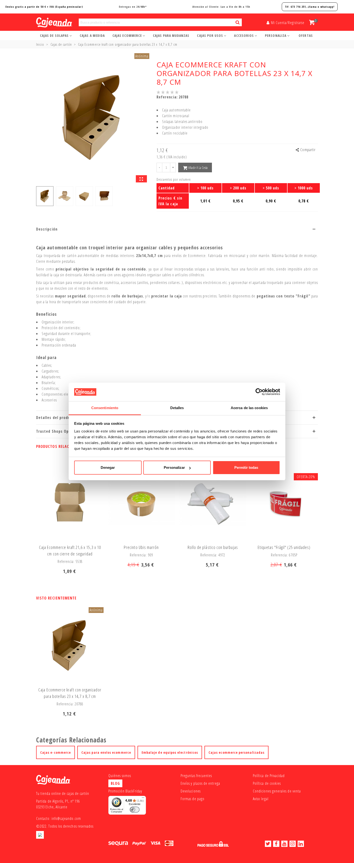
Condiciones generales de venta (277, 791)
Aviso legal (261, 798)
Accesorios (244, 35)
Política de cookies (267, 783)
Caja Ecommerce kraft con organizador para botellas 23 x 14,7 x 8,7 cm (69, 693)
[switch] (134, 809)
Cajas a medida (92, 35)
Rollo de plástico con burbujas (213, 547)
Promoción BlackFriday (125, 791)
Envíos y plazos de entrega (200, 783)
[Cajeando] (48, 22)
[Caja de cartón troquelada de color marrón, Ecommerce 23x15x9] (141, 178)
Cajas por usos (210, 35)
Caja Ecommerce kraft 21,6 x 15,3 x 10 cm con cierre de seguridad (70, 550)
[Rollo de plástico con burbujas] (212, 503)
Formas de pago (192, 798)
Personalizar (174, 467)
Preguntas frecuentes (196, 775)
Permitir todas (246, 467)
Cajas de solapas (54, 35)
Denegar (108, 467)
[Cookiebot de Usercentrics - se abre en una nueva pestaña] (259, 391)
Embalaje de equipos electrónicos (170, 752)
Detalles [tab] (177, 408)
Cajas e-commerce (55, 752)
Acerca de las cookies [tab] (249, 408)
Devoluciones (191, 791)
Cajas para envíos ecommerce (106, 752)
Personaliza (275, 35)
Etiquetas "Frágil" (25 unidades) (284, 547)
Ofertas (306, 35)
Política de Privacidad (269, 775)
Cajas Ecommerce (127, 35)
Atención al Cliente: (221, 6)
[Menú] (143, 799)
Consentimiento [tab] (104, 408)
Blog (115, 783)
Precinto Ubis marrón (141, 547)
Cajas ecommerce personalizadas (236, 752)
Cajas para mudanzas (171, 35)
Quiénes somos (119, 775)
